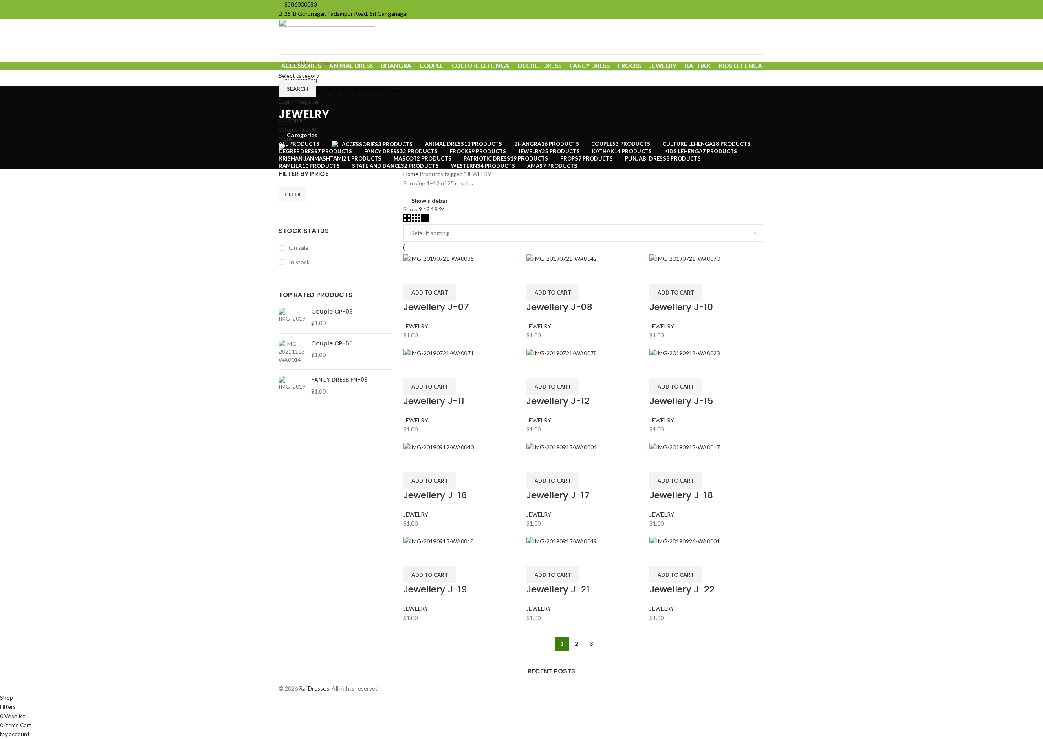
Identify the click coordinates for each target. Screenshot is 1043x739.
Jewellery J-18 (681, 495)
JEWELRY (415, 326)
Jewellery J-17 (558, 495)
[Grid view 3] (416, 219)
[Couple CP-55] (292, 352)
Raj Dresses (314, 688)
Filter (292, 194)
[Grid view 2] (407, 219)
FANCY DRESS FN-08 (339, 380)
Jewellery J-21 (558, 589)
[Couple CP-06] (292, 317)
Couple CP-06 (332, 312)
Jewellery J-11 (433, 401)
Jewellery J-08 (559, 307)
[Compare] (413, 274)
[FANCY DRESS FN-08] (292, 385)
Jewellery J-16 (435, 495)
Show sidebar (429, 201)
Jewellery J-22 (682, 589)
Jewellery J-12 (558, 401)
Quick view (435, 274)
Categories (302, 135)
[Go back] (289, 96)
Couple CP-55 (332, 344)
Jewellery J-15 (681, 401)
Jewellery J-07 (436, 307)
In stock (299, 261)
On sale (298, 247)
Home (411, 173)
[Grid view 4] (425, 219)
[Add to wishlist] (457, 274)
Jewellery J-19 (435, 589)
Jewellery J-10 (681, 307)
